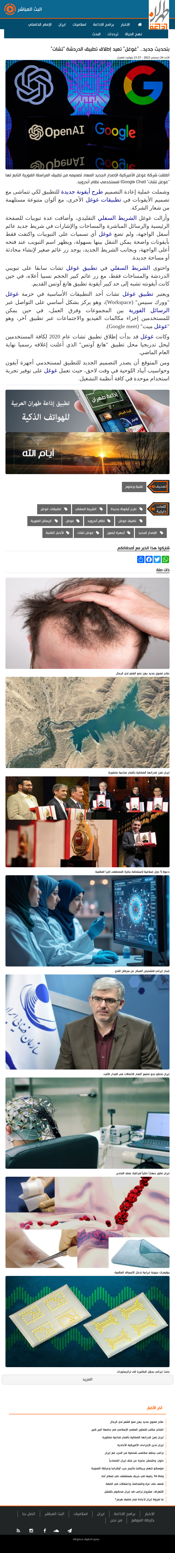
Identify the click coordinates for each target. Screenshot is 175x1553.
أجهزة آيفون (116, 533)
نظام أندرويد (96, 521)
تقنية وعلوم (134, 487)
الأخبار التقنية (55, 533)
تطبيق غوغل (83, 268)
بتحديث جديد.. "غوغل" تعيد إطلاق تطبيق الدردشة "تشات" (110, 49)
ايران (62, 24)
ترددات (113, 34)
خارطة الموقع (142, 1520)
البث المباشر (54, 1513)
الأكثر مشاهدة (127, 1408)
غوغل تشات (85, 533)
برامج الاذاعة (103, 24)
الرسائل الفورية (149, 310)
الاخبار (125, 24)
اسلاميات (79, 24)
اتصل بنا (28, 1513)
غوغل (105, 234)
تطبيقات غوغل (104, 200)
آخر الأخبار (154, 1408)
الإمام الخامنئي (40, 24)
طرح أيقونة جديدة (83, 192)
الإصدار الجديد (148, 533)
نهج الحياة (133, 34)
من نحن (116, 1520)
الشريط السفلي (118, 218)
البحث (96, 34)
